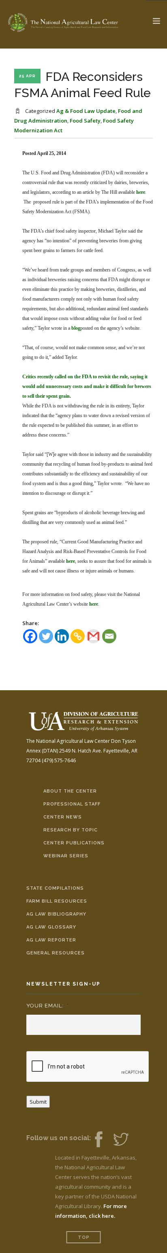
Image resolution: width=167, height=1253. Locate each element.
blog (75, 328)
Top (84, 1237)
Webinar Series (65, 856)
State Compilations (55, 888)
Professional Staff (72, 804)
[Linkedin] (62, 636)
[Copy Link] (78, 636)
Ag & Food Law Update (86, 110)
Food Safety (85, 120)
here (140, 192)
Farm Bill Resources (56, 901)
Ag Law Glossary (51, 927)
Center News (62, 817)
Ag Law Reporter (51, 940)
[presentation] (88, 1067)
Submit (38, 1101)
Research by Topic (70, 830)
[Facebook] (30, 636)
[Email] (109, 636)
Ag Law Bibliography (56, 914)
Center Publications (74, 843)
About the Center (70, 791)
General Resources (55, 953)
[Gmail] (93, 636)
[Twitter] (46, 636)
